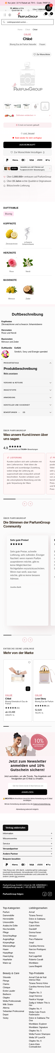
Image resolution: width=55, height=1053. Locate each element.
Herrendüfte (8, 919)
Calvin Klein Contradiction (35, 1045)
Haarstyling (8, 956)
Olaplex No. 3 (35, 992)
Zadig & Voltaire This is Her (39, 1003)
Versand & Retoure (13, 383)
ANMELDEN (27, 792)
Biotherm (7, 994)
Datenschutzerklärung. (42, 804)
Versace (33, 936)
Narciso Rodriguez (37, 949)
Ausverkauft (27, 145)
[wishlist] (44, 15)
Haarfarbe (7, 959)
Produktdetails (11, 363)
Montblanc (33, 963)
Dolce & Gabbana (37, 919)
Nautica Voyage (36, 999)
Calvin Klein (34, 925)
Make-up (7, 963)
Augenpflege (8, 939)
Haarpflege (8, 952)
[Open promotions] (48, 7)
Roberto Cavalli (36, 959)
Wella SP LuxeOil (37, 1037)
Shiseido (7, 977)
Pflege (6, 932)
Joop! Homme (35, 996)
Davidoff (33, 929)
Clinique (6, 987)
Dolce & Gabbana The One (39, 1019)
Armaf (32, 912)
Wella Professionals (12, 1001)
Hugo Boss (34, 922)
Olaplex (6, 997)
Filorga (6, 980)
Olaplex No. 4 (35, 1008)
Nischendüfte (9, 929)
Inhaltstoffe (10, 390)
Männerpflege (9, 946)
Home (20, 30)
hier (16, 877)
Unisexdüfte (8, 922)
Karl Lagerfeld (35, 956)
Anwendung (9, 397)
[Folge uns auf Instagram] (49, 894)
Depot (5, 1014)
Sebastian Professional (13, 1011)
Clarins (6, 984)
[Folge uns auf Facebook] (44, 894)
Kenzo (32, 952)
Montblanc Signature (38, 1027)
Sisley (5, 1018)
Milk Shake (8, 1004)
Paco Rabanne (36, 939)
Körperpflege (9, 942)
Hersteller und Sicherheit (17, 405)
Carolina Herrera (36, 946)
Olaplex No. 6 (35, 1041)
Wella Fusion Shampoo (39, 1034)
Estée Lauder (9, 991)
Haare (5, 949)
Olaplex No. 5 (35, 1030)
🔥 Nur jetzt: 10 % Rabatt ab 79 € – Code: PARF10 (27, 3)
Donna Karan (35, 932)
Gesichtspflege (10, 936)
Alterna (6, 1008)
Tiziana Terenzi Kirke (38, 983)
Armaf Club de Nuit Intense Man (37, 978)
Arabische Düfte (10, 925)
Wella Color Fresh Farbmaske (37, 1013)
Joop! (31, 942)
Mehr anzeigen (11, 373)
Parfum (6, 912)
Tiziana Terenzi (36, 915)
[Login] (9, 15)
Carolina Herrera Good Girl (39, 987)
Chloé (27, 30)
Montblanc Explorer (38, 1024)
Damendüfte (8, 915)
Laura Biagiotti (35, 966)
